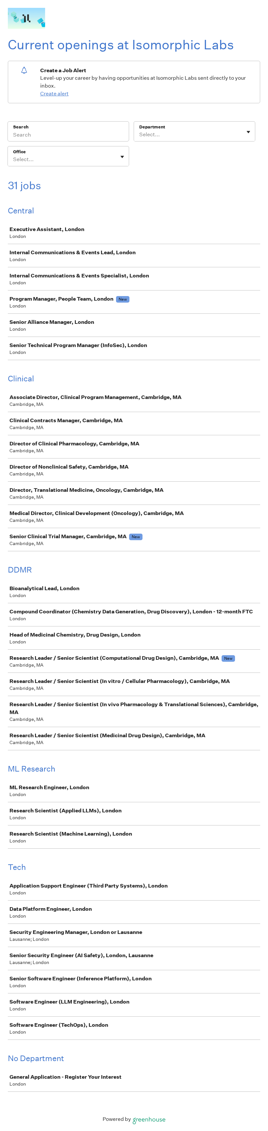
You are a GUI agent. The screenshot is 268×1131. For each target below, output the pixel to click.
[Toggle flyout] (248, 132)
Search (20, 127)
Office (19, 152)
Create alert (54, 94)
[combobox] (139, 134)
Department (152, 127)
